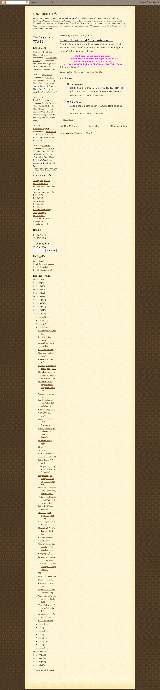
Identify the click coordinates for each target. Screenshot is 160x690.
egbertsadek (47, 74)
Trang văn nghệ (39, 212)
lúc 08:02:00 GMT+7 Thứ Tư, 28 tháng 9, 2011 (87, 95)
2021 (38, 279)
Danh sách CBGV (40, 183)
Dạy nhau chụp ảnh (46, 372)
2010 (38, 651)
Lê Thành (46, 145)
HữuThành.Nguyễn (41, 100)
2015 (38, 300)
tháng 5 (42, 634)
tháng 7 (42, 627)
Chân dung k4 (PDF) (41, 218)
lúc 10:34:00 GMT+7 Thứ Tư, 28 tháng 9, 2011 (87, 113)
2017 (38, 293)
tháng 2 (42, 644)
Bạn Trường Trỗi (45, 13)
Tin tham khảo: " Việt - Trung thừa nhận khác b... (47, 567)
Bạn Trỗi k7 (38, 198)
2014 (38, 303)
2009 (38, 655)
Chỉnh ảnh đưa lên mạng (43, 264)
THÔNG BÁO (44, 541)
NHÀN (41, 447)
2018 (38, 289)
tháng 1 (42, 648)
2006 (38, 665)
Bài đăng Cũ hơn (118, 126)
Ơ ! (39, 573)
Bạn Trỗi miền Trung (42, 209)
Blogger (50, 670)
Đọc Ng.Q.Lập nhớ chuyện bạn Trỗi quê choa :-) (46, 403)
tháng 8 (42, 624)
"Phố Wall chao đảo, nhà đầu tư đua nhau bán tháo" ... (46, 547)
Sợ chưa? (42, 450)
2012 (38, 310)
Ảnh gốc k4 (38, 221)
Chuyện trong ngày (46, 409)
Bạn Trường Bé (39, 235)
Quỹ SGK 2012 (39, 238)
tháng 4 (42, 638)
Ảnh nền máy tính (40, 224)
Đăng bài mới (39, 261)
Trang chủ (94, 126)
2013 (38, 306)
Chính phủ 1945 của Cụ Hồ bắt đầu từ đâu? (47, 599)
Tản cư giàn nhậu (45, 560)
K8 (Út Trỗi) (38, 195)
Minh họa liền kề (45, 580)
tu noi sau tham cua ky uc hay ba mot (44, 106)
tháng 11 (43, 320)
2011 (38, 313)
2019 (38, 286)
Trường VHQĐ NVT (41, 180)
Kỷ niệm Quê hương (46, 557)
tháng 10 (43, 324)
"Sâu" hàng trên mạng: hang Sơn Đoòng (46, 515)
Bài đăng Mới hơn (68, 126)
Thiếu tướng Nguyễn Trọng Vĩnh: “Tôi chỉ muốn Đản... (47, 500)
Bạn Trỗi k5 (38, 204)
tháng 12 (43, 317)
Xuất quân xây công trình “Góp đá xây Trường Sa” (47, 469)
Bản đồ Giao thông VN (42, 270)
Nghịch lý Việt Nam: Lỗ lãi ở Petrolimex (47, 422)
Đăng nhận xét (68, 120)
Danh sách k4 (39, 215)
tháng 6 (42, 631)
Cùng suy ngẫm (45, 553)
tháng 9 (42, 327)
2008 (38, 658)
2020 (38, 283)
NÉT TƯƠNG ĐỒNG (47, 576)
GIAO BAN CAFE (45, 349)
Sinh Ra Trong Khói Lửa (43, 192)
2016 (38, 296)
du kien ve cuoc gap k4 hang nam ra (44, 134)
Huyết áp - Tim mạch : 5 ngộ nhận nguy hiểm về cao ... (47, 491)
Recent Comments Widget (48, 170)
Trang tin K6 (38, 201)
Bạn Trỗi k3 (38, 207)
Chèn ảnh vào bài (40, 267)
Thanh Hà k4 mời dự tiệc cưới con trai (86, 40)
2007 (38, 662)
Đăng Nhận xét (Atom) (80, 133)
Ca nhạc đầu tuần (45, 537)
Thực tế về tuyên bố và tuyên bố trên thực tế (46, 608)
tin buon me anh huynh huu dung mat (44, 80)
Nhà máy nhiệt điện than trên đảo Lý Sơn (46, 531)
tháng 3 (42, 641)
